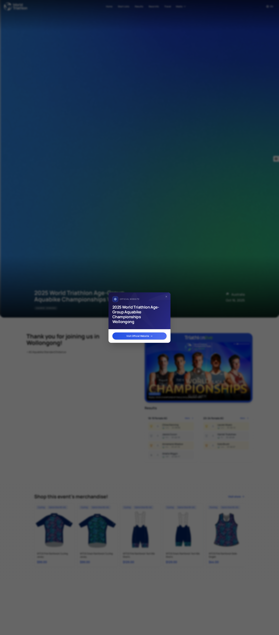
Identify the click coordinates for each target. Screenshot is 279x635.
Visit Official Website (139, 335)
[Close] (166, 296)
